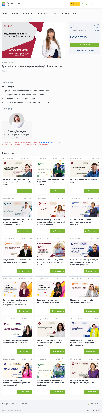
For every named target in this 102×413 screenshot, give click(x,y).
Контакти (23, 404)
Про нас (14, 404)
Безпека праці (27, 13)
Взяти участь (86, 45)
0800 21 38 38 (95, 404)
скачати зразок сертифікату (49, 142)
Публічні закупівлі (42, 13)
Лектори (5, 404)
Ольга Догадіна (8, 87)
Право (75, 13)
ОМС (82, 13)
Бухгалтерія (65, 13)
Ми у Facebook (92, 410)
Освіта (54, 13)
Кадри (5, 13)
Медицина (14, 13)
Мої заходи (75, 4)
